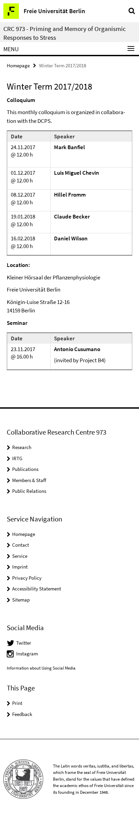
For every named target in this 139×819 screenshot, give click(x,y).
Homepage (18, 65)
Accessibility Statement (36, 588)
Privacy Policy (26, 578)
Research (21, 447)
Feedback (22, 714)
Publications (25, 469)
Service (19, 556)
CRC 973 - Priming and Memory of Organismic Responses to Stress (64, 33)
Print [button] (17, 703)
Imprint (20, 567)
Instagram (27, 653)
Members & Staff (29, 480)
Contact (20, 545)
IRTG (17, 458)
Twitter (23, 643)
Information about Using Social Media (41, 668)
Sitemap (21, 599)
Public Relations (29, 491)
